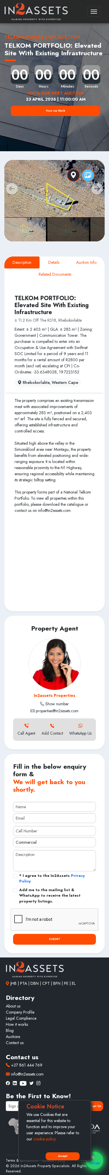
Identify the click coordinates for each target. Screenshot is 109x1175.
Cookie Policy (53, 1160)
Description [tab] (21, 262)
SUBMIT (54, 939)
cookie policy (44, 1139)
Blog (10, 1030)
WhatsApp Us (80, 733)
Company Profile (20, 1012)
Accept (62, 1156)
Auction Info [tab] (86, 262)
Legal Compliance (21, 1018)
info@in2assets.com (27, 1074)
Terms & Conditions (22, 1160)
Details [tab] (53, 262)
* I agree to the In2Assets (52, 878)
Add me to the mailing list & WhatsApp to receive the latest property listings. (50, 895)
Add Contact (52, 733)
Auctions (13, 1036)
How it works (17, 1024)
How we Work (55, 111)
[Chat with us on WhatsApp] (94, 1160)
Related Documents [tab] (55, 274)
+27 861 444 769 (26, 1065)
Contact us (15, 1043)
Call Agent (26, 733)
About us (13, 1006)
